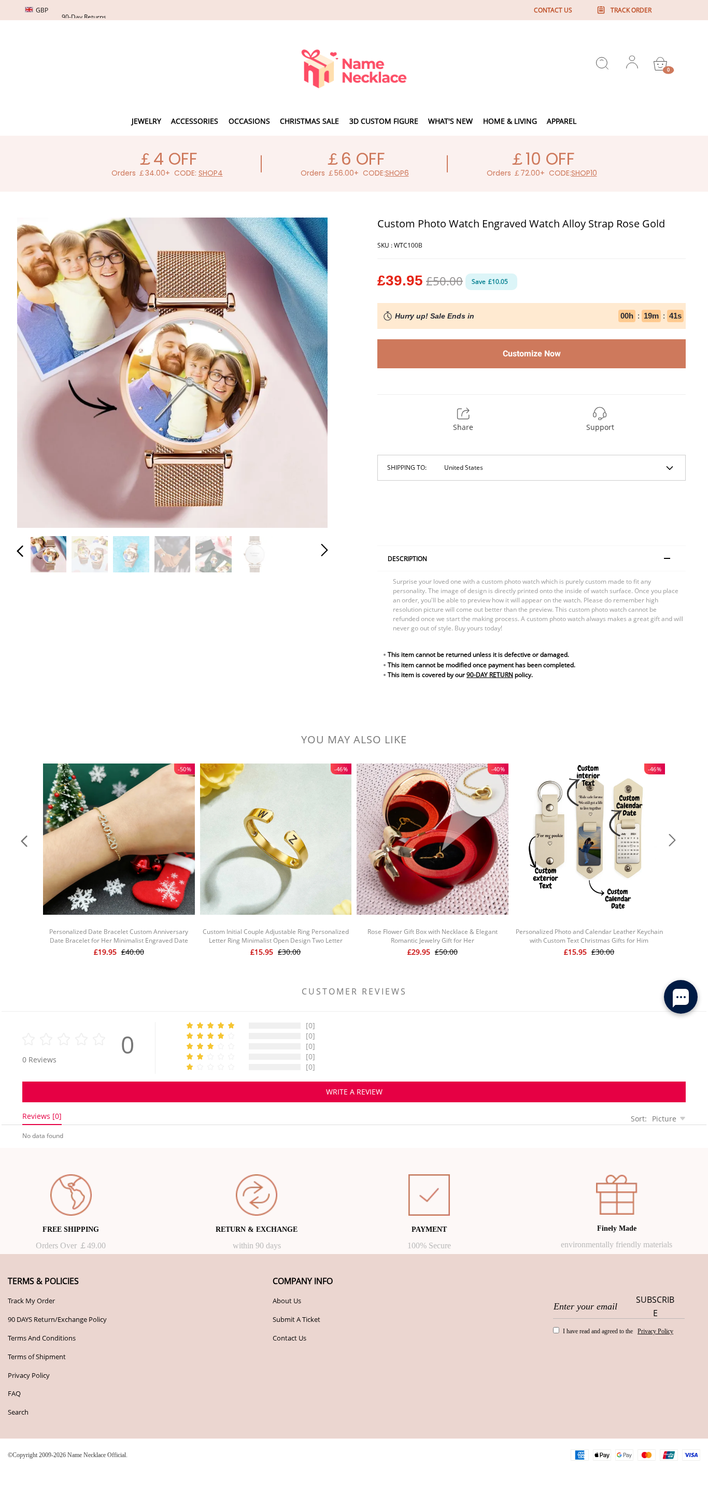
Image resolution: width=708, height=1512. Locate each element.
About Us (287, 1300)
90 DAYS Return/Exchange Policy (57, 1319)
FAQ (14, 1393)
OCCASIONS (249, 121)
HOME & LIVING (510, 121)
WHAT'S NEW (450, 121)
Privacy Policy (29, 1375)
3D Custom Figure (383, 121)
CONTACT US (553, 10)
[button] (41, 371)
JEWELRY (146, 121)
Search (18, 1412)
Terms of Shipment (37, 1356)
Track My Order (31, 1300)
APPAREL (561, 121)
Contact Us (289, 1338)
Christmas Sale (309, 121)
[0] (660, 63)
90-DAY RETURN (489, 674)
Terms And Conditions (42, 1338)
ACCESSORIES (194, 121)
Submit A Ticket (296, 1319)
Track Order (631, 10)
